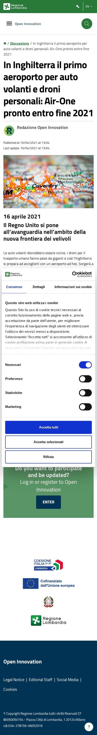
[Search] (86, 23)
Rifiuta (48, 457)
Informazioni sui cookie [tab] (73, 287)
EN (87, 6)
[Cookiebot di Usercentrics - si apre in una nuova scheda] (72, 274)
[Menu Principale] (9, 24)
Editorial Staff (40, 680)
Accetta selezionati (48, 442)
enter (48, 502)
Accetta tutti (48, 427)
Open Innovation (28, 23)
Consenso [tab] (14, 287)
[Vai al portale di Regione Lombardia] (15, 6)
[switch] (85, 378)
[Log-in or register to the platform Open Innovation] (77, 6)
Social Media (68, 680)
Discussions (19, 43)
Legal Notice (13, 680)
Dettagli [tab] (39, 287)
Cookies (10, 689)
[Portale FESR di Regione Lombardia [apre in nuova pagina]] (48, 564)
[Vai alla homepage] (4, 43)
